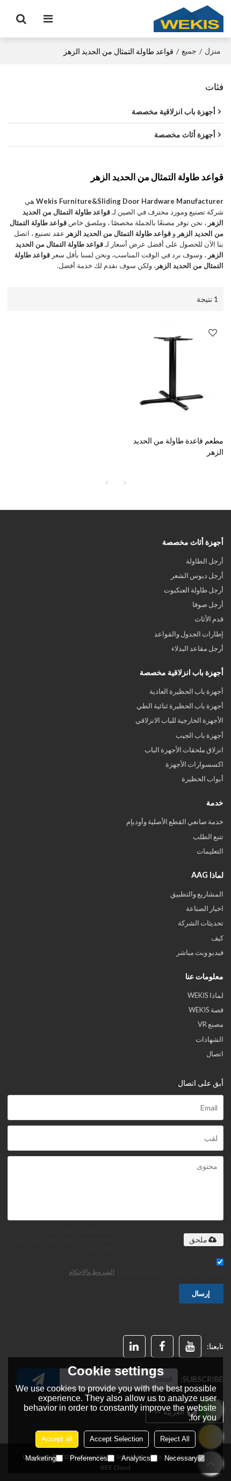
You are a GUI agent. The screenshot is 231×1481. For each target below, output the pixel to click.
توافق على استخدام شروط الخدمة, (146, 1271)
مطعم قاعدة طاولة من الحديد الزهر (178, 446)
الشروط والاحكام (91, 1272)
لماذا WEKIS (205, 995)
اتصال (214, 1053)
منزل (213, 50)
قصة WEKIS (206, 1009)
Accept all (57, 1439)
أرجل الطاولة (204, 561)
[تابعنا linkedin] (134, 1346)
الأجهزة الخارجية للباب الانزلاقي (179, 720)
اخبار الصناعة (204, 908)
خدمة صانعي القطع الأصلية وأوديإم (174, 821)
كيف (217, 938)
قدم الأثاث (208, 618)
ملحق (198, 1239)
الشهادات (209, 1039)
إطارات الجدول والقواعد (188, 634)
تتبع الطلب (208, 836)
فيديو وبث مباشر (199, 952)
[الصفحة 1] (106, 483)
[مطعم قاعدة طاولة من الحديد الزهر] (172, 373)
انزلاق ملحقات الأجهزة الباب (184, 749)
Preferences (88, 1458)
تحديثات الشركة (200, 923)
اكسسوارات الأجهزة (194, 764)
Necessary (181, 1458)
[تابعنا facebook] (162, 1346)
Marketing (40, 1458)
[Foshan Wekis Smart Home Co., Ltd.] (188, 18)
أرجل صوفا (207, 604)
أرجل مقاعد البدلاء (197, 648)
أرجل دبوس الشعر (197, 575)
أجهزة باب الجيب (199, 735)
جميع (189, 50)
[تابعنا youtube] (190, 1346)
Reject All (175, 1439)
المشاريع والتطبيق (196, 894)
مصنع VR (210, 1024)
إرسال (201, 1293)
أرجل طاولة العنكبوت (193, 590)
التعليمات (210, 851)
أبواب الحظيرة (202, 778)
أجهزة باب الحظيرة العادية (186, 691)
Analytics (135, 1458)
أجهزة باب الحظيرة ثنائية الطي (179, 705)
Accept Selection (116, 1439)
